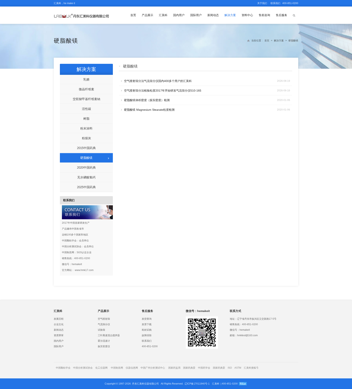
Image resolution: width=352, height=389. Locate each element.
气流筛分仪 (104, 324)
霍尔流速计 (104, 340)
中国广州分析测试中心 (153, 367)
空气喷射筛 (104, 318)
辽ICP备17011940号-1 (197, 383)
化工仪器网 (101, 367)
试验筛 (101, 329)
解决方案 (230, 15)
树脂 (86, 118)
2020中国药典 (86, 167)
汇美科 (163, 15)
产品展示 (147, 15)
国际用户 (196, 15)
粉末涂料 (86, 128)
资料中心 (247, 15)
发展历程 (59, 318)
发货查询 (147, 318)
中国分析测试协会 (83, 367)
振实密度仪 (104, 346)
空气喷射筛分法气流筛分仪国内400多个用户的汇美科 (158, 81)
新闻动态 (213, 15)
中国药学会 (204, 367)
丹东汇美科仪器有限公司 (145, 383)
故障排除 (147, 335)
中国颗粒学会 (63, 367)
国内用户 (179, 15)
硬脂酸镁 (66, 41)
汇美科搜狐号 (251, 367)
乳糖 (86, 79)
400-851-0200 (150, 346)
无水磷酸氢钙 (86, 177)
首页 (133, 15)
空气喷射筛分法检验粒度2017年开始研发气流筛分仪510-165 (162, 90)
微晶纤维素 (86, 89)
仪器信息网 (132, 367)
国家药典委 (189, 367)
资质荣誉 (59, 335)
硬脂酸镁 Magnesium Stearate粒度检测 (149, 109)
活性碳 (86, 109)
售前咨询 (264, 15)
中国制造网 (117, 367)
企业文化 (59, 324)
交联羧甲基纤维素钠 (86, 99)
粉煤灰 (86, 138)
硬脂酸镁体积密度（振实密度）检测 (147, 100)
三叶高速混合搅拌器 (109, 335)
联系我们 (275, 3)
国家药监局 (174, 367)
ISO (230, 367)
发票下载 (147, 324)
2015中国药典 (86, 148)
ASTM (238, 367)
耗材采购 (147, 329)
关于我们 (262, 3)
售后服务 (281, 15)
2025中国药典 (86, 187)
